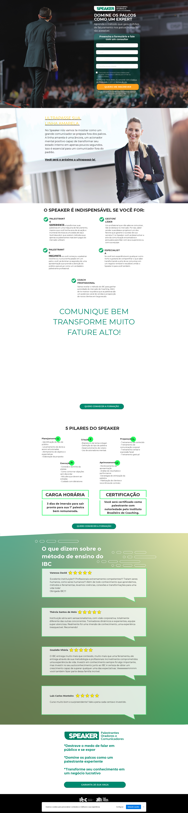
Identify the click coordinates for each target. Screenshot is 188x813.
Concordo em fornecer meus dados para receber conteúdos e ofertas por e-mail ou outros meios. (115, 75)
